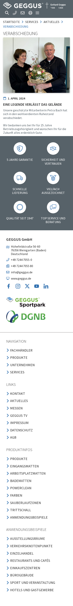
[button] (7, 12)
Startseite (11, 22)
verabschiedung (15, 26)
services (31, 22)
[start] (34, 5)
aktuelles (51, 22)
